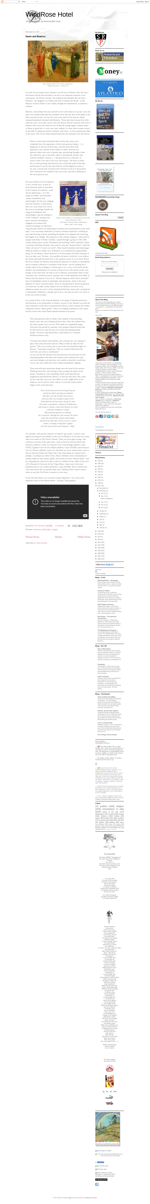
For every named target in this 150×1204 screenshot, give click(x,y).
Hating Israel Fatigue (104, 606)
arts (118, 820)
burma (119, 824)
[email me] (97, 416)
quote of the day (110, 812)
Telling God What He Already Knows (108, 712)
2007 (99, 556)
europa (121, 814)
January (102, 527)
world (111, 814)
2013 (99, 539)
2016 (99, 531)
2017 (99, 486)
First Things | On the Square (107, 735)
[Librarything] (113, 416)
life (114, 829)
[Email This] (73, 526)
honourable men (115, 827)
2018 (99, 483)
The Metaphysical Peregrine (104, 430)
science (106, 826)
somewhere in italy (113, 809)
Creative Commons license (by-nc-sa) (108, 758)
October (102, 511)
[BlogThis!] (75, 526)
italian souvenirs (107, 829)
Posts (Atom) (42, 543)
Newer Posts (32, 536)
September (103, 514)
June (101, 522)
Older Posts (84, 536)
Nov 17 (103, 502)
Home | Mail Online (104, 649)
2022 (99, 472)
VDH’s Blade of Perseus (106, 604)
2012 (99, 542)
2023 (99, 469)
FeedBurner (113, 272)
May (101, 525)
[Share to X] (77, 526)
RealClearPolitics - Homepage (108, 580)
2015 (99, 534)
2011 (99, 545)
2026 (99, 461)
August (101, 516)
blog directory (109, 1176)
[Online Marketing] (103, 1172)
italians (112, 822)
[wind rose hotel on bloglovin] (104, 565)
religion (55, 529)
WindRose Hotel (49, 14)
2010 (99, 548)
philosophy (46, 529)
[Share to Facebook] (79, 526)
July (100, 519)
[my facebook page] (101, 416)
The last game (102, 666)
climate (97, 829)
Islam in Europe (103, 676)
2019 (99, 480)
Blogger (94, 1198)
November (102, 491)
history (116, 816)
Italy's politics (118, 818)
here (118, 310)
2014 (99, 537)
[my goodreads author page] (105, 416)
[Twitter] (109, 416)
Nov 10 (103, 507)
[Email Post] (68, 526)
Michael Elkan (78, 1198)
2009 (99, 550)
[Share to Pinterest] (81, 526)
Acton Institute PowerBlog (106, 697)
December (102, 488)
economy (102, 820)
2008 (99, 553)
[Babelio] (117, 416)
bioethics (98, 826)
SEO (113, 1174)
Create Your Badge (100, 573)
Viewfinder (101, 664)
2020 (99, 477)
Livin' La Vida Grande (105, 723)
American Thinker (104, 591)
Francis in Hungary (103, 620)
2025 (99, 463)
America (104, 816)
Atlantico (116, 400)
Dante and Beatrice (35, 36)
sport (114, 826)
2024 (99, 466)
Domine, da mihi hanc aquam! (108, 711)
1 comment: (60, 526)
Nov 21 (103, 496)
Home (58, 536)
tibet (111, 820)
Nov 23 (103, 493)
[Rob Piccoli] (96, 572)
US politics (101, 806)
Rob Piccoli (98, 569)
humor (110, 824)
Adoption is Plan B (103, 724)
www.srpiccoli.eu (100, 409)
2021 (99, 474)
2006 (99, 559)
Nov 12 (103, 505)
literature (37, 529)
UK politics (99, 822)
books (106, 818)
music (97, 818)
